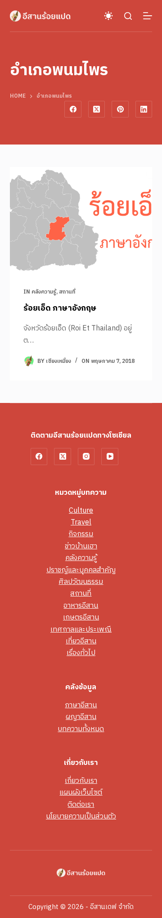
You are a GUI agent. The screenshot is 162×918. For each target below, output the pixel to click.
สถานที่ (67, 292)
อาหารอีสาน (80, 606)
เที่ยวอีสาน (81, 641)
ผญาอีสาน (81, 717)
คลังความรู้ (44, 292)
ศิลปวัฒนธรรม (80, 582)
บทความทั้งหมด (81, 729)
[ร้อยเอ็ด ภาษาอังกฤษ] (81, 220)
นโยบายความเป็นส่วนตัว (81, 816)
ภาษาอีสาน (81, 705)
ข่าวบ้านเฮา (81, 546)
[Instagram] (86, 456)
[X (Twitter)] (96, 109)
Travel (81, 522)
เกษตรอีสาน (81, 617)
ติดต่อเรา (81, 805)
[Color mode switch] (108, 15)
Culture (81, 511)
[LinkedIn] (144, 109)
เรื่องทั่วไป (81, 653)
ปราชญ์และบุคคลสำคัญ (81, 570)
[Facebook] (72, 109)
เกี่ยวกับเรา (81, 781)
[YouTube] (109, 456)
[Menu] (147, 15)
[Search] (128, 16)
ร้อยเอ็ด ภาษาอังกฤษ (59, 308)
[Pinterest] (120, 109)
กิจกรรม (80, 534)
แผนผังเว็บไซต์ (80, 793)
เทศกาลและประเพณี (81, 630)
